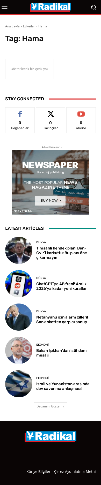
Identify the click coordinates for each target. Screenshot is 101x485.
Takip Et (51, 111)
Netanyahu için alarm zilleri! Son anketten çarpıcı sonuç (62, 319)
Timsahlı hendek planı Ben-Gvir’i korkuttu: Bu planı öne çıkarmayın (61, 253)
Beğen (20, 111)
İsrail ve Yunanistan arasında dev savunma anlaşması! (63, 386)
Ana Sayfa (12, 26)
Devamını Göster (49, 406)
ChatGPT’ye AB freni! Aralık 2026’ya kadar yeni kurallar (61, 286)
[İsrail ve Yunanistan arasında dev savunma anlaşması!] (18, 383)
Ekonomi (42, 344)
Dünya (41, 242)
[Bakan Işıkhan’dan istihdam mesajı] (18, 350)
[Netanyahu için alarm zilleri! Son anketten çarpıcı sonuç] (18, 317)
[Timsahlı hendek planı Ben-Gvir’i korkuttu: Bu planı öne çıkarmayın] (18, 250)
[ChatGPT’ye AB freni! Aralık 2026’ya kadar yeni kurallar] (18, 283)
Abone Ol (81, 111)
